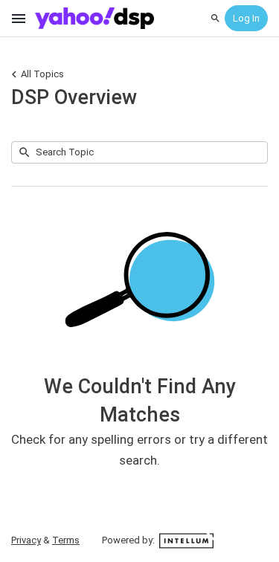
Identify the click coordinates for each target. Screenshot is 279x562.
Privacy (26, 540)
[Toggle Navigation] (19, 18)
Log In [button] (246, 18)
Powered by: (129, 540)
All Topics (42, 74)
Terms (66, 540)
